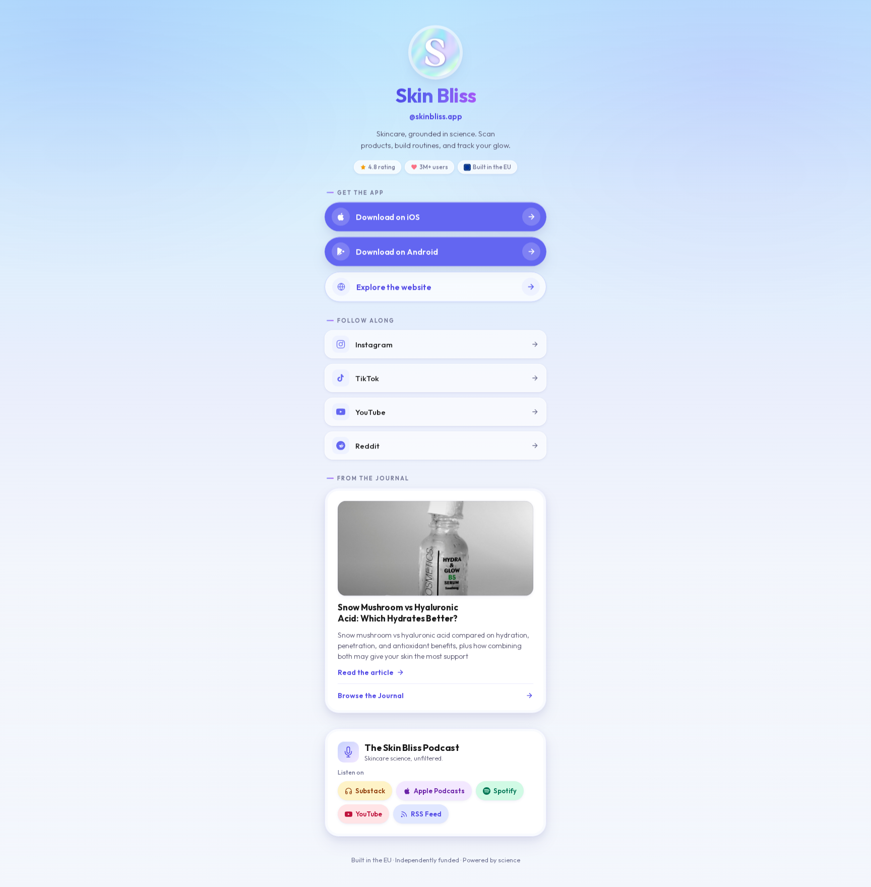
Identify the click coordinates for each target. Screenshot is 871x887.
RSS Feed (426, 814)
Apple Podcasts (439, 791)
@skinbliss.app (435, 116)
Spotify (505, 791)
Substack (370, 791)
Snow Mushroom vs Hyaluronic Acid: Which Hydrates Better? (398, 612)
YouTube (368, 814)
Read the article (366, 672)
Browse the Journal (371, 695)
